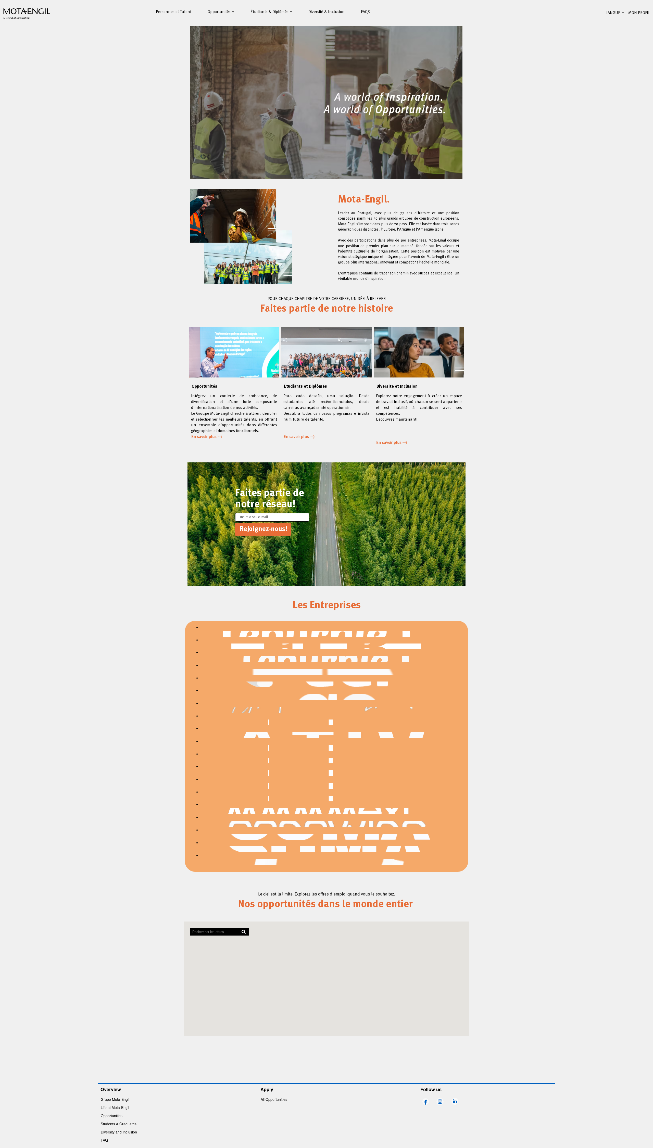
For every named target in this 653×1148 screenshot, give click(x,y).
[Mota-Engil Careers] (27, 13)
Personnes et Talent (173, 12)
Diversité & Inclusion (326, 12)
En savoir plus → (206, 437)
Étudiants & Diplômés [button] (270, 12)
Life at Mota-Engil (115, 1107)
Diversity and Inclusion (119, 1131)
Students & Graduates (118, 1123)
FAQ (104, 1140)
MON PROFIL (639, 13)
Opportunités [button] (220, 12)
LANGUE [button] (613, 13)
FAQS (365, 12)
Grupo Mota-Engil (115, 1099)
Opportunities (111, 1115)
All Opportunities (274, 1099)
